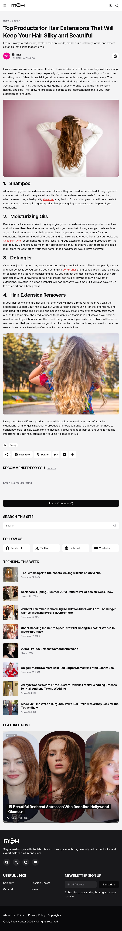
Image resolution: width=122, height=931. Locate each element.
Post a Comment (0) (61, 503)
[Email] (64, 454)
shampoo (48, 199)
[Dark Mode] (110, 6)
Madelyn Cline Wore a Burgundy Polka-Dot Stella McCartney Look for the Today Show (70, 705)
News (34, 889)
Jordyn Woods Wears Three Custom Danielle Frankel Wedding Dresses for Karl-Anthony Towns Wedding (69, 686)
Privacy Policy (36, 915)
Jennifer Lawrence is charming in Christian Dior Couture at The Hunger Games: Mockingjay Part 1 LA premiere (68, 610)
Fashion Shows (40, 882)
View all (51, 468)
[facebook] (6, 862)
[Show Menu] (5, 6)
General (8, 889)
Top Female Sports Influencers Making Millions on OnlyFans (60, 573)
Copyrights (54, 915)
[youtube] (35, 862)
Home (6, 20)
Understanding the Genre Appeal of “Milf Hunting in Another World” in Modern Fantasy (68, 629)
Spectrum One (12, 240)
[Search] (117, 6)
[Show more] (72, 454)
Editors (21, 915)
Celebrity (8, 882)
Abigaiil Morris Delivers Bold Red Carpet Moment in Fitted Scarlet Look (68, 667)
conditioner (69, 269)
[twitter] (16, 862)
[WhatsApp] (55, 454)
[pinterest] (25, 862)
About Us (9, 915)
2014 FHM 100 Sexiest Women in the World (49, 649)
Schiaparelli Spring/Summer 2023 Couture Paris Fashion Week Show (67, 592)
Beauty (16, 20)
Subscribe (109, 884)
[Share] (115, 56)
